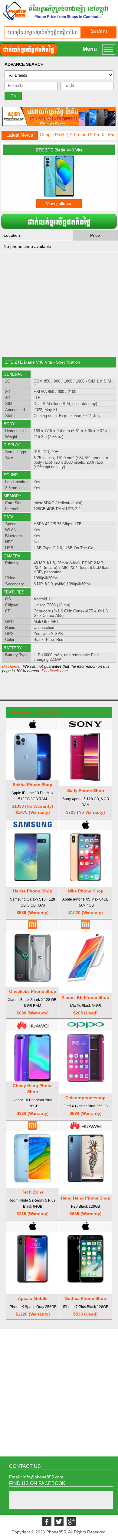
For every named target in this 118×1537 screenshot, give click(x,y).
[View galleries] (59, 195)
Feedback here (55, 671)
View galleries (59, 203)
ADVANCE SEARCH (24, 64)
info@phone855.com (43, 1476)
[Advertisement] (59, 304)
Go (13, 96)
